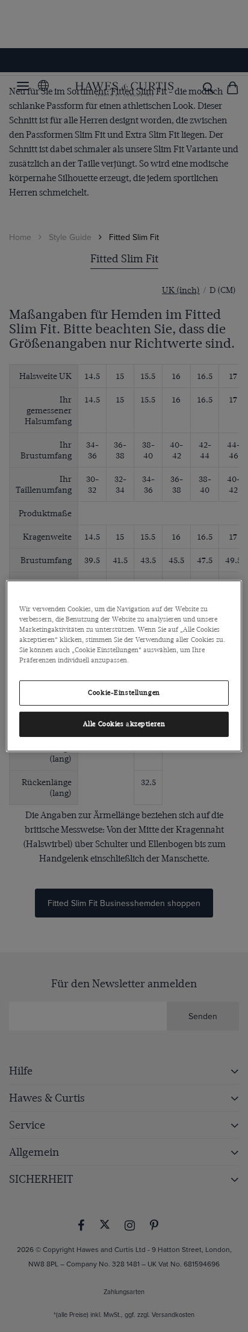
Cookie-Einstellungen (124, 693)
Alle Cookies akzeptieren (124, 724)
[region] (123, 666)
